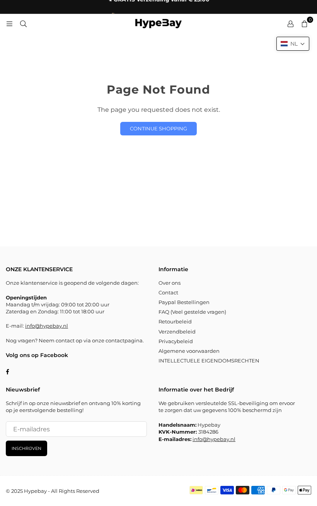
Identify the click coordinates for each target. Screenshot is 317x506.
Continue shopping (158, 128)
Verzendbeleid (177, 331)
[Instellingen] (290, 24)
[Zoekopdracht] (23, 23)
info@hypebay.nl (46, 326)
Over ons (169, 283)
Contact (168, 292)
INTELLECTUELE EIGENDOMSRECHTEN (208, 360)
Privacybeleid (175, 341)
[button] (293, 43)
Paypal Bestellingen (184, 302)
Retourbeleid (175, 321)
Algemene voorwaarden (189, 351)
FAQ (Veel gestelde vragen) (192, 312)
